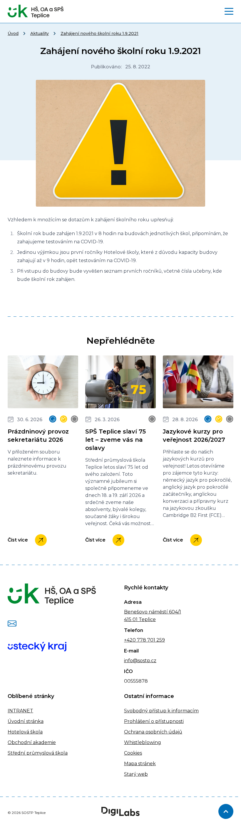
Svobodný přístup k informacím (161, 711)
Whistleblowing (142, 742)
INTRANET (20, 711)
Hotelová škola (25, 732)
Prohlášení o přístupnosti (154, 721)
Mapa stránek (140, 763)
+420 (130, 640)
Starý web (136, 774)
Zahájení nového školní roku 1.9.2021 (99, 33)
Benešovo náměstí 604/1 (152, 612)
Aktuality (39, 33)
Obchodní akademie (32, 742)
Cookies (133, 753)
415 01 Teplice (140, 619)
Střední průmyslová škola (38, 753)
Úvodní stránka (25, 721)
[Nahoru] (225, 811)
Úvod (13, 33)
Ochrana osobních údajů (153, 732)
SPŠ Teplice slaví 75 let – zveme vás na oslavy (115, 439)
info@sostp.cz (140, 660)
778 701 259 (150, 640)
